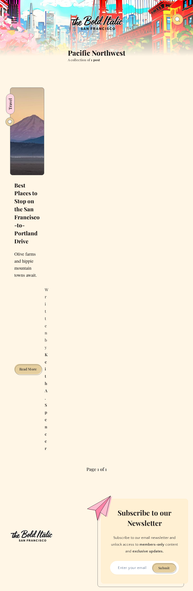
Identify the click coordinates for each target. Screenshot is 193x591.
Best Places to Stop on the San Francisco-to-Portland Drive (27, 213)
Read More (30, 370)
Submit (164, 568)
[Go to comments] (10, 122)
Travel (10, 104)
